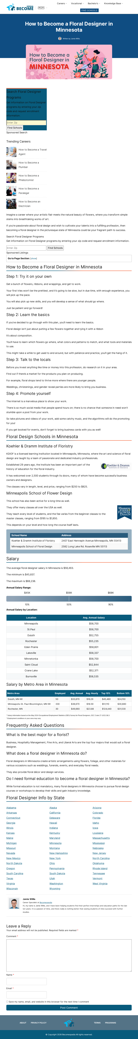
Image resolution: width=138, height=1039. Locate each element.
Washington (56, 883)
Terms (97, 1023)
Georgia (10, 822)
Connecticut (13, 817)
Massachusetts (101, 838)
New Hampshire (58, 853)
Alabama (11, 807)
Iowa (95, 827)
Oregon (10, 868)
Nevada (10, 853)
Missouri (11, 848)
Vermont (97, 878)
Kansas (10, 833)
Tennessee (99, 873)
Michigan (11, 843)
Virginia (10, 883)
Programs (110, 1023)
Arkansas (11, 812)
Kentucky (54, 833)
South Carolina (14, 873)
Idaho (96, 822)
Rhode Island (100, 868)
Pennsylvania (56, 868)
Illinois (9, 827)
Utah (52, 878)
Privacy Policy (38, 1023)
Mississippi (99, 843)
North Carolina (101, 858)
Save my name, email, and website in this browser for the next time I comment (49, 1001)
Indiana (53, 827)
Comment (12, 936)
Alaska (53, 807)
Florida (96, 817)
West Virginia (100, 883)
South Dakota (57, 873)
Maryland (54, 838)
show (33, 258)
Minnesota (55, 843)
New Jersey (99, 853)
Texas (9, 878)
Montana (54, 848)
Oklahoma (98, 863)
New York (55, 858)
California (54, 812)
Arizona (97, 807)
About (23, 1023)
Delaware (54, 817)
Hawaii (53, 822)
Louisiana (98, 833)
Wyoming (54, 888)
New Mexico (13, 858)
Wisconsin (12, 888)
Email (10, 988)
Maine (9, 838)
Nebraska (98, 848)
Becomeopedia (46, 902)
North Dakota (14, 863)
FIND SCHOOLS (89, 10)
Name (10, 974)
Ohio (52, 863)
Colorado (98, 812)
